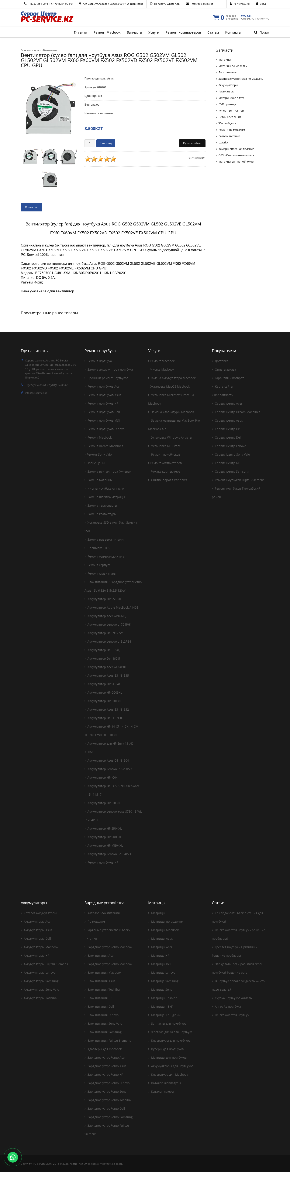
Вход (263, 4)
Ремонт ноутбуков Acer (104, 386)
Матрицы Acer (161, 947)
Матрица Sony (161, 989)
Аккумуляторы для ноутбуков (171, 1066)
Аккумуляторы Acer (37, 921)
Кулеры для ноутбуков (167, 1049)
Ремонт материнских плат (106, 556)
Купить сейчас (192, 143)
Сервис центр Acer (228, 403)
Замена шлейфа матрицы (106, 497)
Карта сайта (223, 386)
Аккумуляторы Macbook (40, 947)
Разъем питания (229, 136)
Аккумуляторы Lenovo (39, 972)
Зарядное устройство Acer (106, 1057)
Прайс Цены (96, 463)
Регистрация (242, 4)
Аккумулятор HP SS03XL (104, 599)
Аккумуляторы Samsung (41, 981)
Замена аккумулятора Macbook (173, 378)
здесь (119, 1164)
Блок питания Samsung (104, 1032)
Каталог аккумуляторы (40, 913)
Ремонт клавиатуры (101, 573)
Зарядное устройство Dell (106, 1108)
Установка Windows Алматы (171, 437)
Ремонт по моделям (231, 130)
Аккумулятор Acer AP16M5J (106, 616)
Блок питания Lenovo (102, 1015)
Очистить (263, 18)
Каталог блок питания (103, 913)
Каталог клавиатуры (165, 1083)
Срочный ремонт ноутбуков (107, 378)
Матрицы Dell (161, 964)
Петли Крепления (229, 117)
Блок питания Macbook (104, 972)
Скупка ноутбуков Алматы (233, 998)
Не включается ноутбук (231, 1015)
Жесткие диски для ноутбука (171, 1032)
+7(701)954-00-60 (61, 4)
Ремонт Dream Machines (105, 446)
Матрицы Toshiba (163, 998)
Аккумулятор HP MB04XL (105, 845)
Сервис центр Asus (228, 420)
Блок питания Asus (101, 981)
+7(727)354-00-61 (38, 4)
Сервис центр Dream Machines (237, 412)
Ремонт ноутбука (99, 361)
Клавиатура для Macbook (169, 1074)
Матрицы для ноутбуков (168, 1057)
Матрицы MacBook (164, 930)
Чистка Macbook (162, 369)
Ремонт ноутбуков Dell (103, 412)
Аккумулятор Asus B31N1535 (108, 675)
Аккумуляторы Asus (37, 930)
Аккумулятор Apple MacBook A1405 (112, 607)
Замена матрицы (100, 480)
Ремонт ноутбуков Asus (104, 395)
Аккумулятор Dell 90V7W (105, 633)
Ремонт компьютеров (166, 463)
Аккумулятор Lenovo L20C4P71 (109, 854)
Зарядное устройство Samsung (110, 1117)
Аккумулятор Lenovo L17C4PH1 (109, 624)
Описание (31, 207)
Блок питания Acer (101, 955)
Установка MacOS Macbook (170, 386)
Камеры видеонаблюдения (236, 149)
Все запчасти (224, 395)
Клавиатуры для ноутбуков (170, 1040)
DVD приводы (227, 104)
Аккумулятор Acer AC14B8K (107, 667)
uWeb (87, 1164)
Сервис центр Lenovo (230, 446)
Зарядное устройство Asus (106, 1066)
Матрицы (224, 59)
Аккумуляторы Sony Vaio (41, 989)
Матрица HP (159, 955)
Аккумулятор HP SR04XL (104, 828)
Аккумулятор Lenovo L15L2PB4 (109, 641)
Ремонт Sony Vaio (99, 454)
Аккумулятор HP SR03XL (104, 837)
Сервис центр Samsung (231, 471)
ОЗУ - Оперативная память (236, 155)
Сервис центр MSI (227, 463)
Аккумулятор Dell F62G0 (104, 718)
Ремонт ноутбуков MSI (103, 420)
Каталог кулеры (162, 1091)
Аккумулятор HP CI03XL (104, 803)
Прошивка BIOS (98, 548)
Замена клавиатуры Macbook (172, 412)
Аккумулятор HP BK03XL (104, 701)
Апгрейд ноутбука (227, 1006)
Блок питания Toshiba (103, 989)
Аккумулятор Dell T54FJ (104, 650)
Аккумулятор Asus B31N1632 (108, 709)
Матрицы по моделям (233, 66)
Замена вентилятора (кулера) (109, 471)
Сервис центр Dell (228, 437)
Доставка (221, 361)
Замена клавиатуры (102, 514)
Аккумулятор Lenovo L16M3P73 (109, 769)
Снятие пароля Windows (168, 480)
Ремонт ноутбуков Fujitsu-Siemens (239, 480)
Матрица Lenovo (162, 972)
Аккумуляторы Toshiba (40, 998)
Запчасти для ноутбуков (168, 1023)
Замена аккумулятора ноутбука (110, 369)
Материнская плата (231, 98)
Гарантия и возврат (229, 378)
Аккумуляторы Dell (37, 938)
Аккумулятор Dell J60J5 (103, 658)
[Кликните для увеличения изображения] (49, 109)
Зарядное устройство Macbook (109, 947)
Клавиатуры (226, 91)
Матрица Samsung (164, 981)
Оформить (247, 18)
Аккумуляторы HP (36, 955)
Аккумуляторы (228, 85)
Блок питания (227, 72)
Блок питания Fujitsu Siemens (109, 1040)
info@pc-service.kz (202, 4)
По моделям (96, 921)
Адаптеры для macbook (104, 1049)
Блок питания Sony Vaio (104, 1023)
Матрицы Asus (161, 938)
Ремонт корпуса (99, 565)
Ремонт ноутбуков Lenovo (105, 429)
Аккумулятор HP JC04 (102, 777)
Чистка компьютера (165, 471)
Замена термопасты (102, 505)
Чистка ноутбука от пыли (105, 488)
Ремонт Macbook (99, 437)
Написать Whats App (167, 4)
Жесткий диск (227, 123)
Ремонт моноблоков (165, 454)
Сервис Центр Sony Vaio (232, 454)
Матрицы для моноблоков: (236, 161)
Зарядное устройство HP (105, 1074)
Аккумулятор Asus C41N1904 (108, 760)
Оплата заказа (225, 369)
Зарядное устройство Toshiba (109, 1100)
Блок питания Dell (100, 1006)
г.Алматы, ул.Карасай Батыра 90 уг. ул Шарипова (113, 4)
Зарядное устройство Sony (106, 1091)
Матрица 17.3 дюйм (165, 1015)
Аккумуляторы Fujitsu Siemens (45, 964)
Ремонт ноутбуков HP (102, 403)
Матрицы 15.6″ (161, 1006)
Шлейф (223, 142)
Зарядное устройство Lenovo (108, 1083)
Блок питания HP (99, 998)
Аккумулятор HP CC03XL (104, 692)
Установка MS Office (165, 446)
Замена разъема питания (106, 539)
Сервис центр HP (227, 429)
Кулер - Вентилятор (231, 110)
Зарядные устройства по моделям (240, 79)
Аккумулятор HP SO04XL (104, 684)
